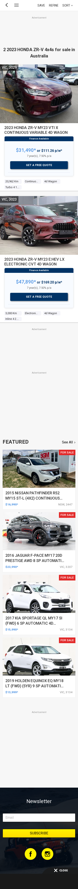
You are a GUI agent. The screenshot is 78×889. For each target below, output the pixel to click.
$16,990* (11, 504)
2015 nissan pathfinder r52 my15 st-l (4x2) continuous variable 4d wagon (32, 498)
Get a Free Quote (39, 165)
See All (67, 442)
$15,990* (11, 629)
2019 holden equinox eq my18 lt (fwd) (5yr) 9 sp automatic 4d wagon (34, 685)
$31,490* (26, 150)
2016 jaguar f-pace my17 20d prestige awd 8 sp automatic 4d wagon (34, 560)
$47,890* (26, 282)
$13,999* (11, 692)
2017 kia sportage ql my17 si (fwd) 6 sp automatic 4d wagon (33, 623)
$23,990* (11, 567)
